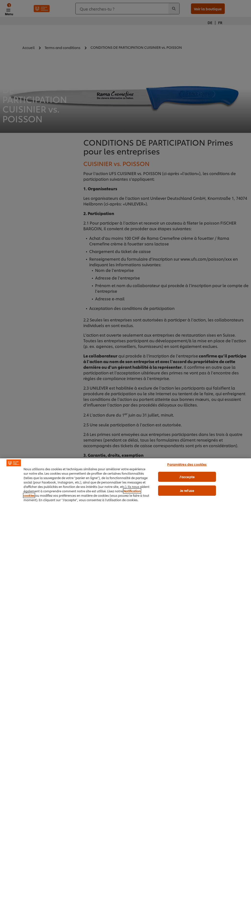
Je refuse (187, 490)
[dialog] (125, 687)
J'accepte (187, 476)
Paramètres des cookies (187, 464)
